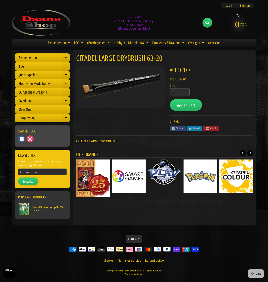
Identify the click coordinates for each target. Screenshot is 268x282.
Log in (229, 5)
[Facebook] (21, 138)
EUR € (132, 239)
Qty (172, 86)
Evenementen (59, 43)
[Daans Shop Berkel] (41, 23)
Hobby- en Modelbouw (131, 43)
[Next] (250, 153)
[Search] (207, 23)
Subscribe (28, 181)
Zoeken (109, 260)
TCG (79, 43)
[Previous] (243, 153)
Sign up (245, 5)
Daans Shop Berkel (132, 270)
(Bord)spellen (98, 43)
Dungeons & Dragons (168, 43)
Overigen (196, 43)
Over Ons (214, 42)
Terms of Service (130, 260)
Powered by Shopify (134, 274)
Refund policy (154, 260)
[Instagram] (30, 138)
